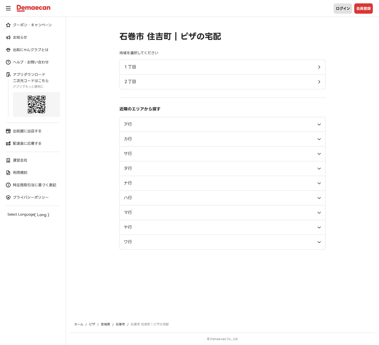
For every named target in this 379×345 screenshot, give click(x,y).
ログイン (343, 8)
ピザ (92, 324)
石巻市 (120, 324)
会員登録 (363, 8)
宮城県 (105, 324)
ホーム (78, 324)
